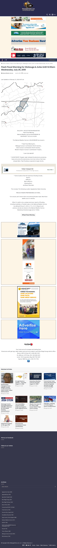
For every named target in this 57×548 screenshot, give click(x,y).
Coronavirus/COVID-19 (8, 507)
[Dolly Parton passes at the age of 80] (7, 418)
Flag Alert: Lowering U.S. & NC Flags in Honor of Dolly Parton (50, 405)
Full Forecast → (52, 60)
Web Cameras (44, 545)
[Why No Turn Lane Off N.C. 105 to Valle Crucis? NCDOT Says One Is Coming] (36, 399)
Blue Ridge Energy (7, 499)
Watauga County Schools (8, 533)
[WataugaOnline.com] (28, 6)
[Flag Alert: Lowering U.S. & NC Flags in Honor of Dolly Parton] (50, 399)
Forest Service (6, 509)
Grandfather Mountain (7, 514)
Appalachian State (7, 492)
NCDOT (4, 522)
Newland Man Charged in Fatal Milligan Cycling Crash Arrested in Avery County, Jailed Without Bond (6, 388)
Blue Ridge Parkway (7, 502)
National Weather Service (7, 73)
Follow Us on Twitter (7, 446)
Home (4, 63)
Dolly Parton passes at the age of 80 (6, 424)
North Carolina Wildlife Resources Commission (9, 525)
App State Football (7, 497)
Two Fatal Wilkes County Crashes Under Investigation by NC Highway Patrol (21, 406)
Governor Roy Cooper (7, 512)
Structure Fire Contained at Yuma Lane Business (20, 425)
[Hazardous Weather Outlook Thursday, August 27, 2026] (36, 376)
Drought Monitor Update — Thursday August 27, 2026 (20, 382)
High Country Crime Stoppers (9, 517)
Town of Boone (6, 531)
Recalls (4, 528)
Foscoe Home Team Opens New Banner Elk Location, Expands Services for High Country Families (50, 384)
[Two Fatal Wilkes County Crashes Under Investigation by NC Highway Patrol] (21, 399)
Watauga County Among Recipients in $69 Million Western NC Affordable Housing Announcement (6, 407)
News (7, 63)
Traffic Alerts (52, 545)
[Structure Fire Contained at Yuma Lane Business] (21, 418)
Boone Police (6, 504)
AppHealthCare (6, 494)
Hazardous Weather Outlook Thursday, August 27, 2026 (35, 382)
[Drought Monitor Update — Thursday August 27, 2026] (21, 376)
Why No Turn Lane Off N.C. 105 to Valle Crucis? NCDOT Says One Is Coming (35, 406)
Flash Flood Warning (29, 215)
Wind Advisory (6, 536)
